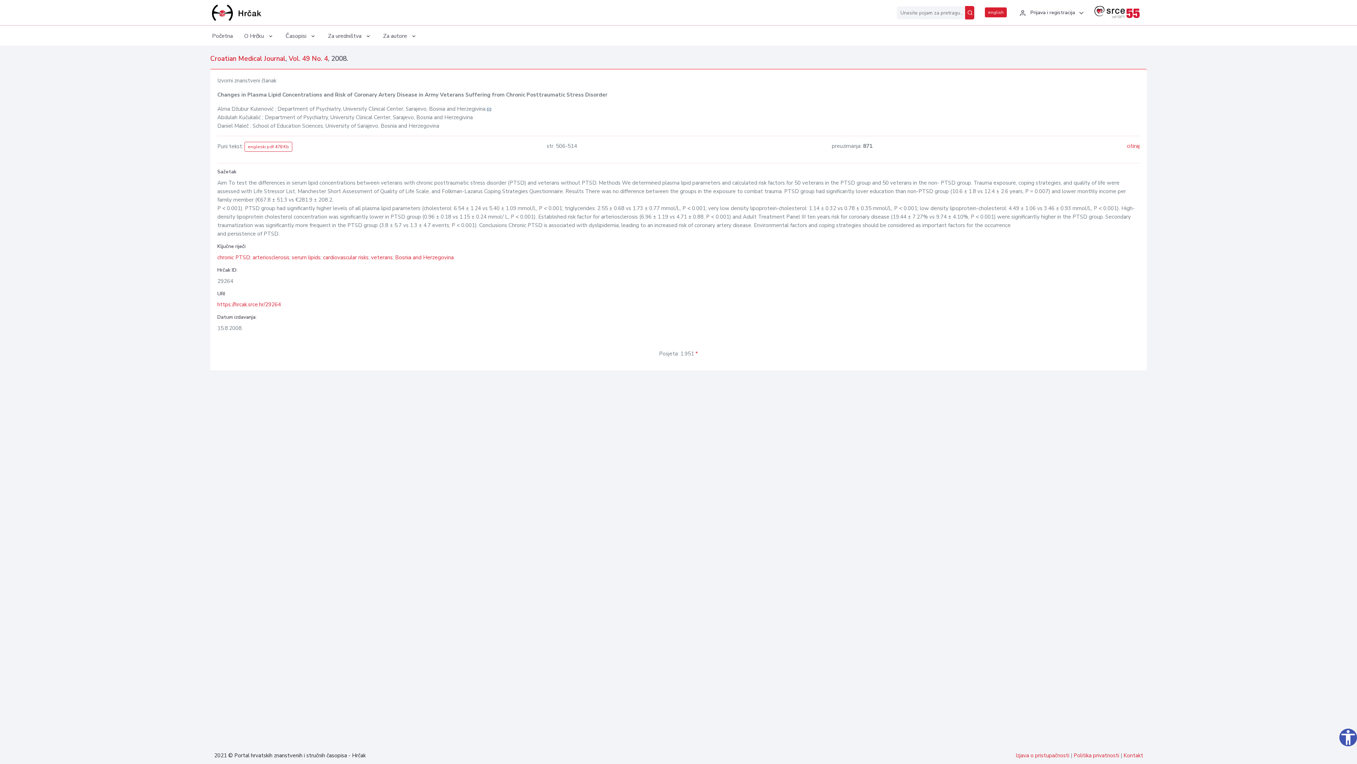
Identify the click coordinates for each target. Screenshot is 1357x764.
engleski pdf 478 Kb (268, 147)
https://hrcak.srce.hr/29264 (249, 304)
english (996, 12)
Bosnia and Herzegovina (424, 257)
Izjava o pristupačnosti (1042, 755)
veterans (382, 257)
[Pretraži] (969, 12)
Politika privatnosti (1096, 755)
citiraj (1133, 146)
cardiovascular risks (346, 257)
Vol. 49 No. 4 (308, 58)
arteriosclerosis (271, 257)
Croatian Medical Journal (248, 58)
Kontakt (1133, 755)
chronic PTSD (233, 257)
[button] (1050, 13)
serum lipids (306, 257)
